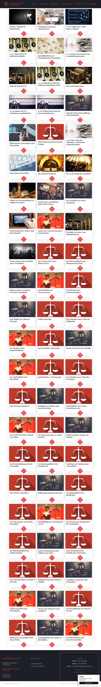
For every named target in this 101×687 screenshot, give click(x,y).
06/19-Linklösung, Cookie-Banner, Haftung (76, 28)
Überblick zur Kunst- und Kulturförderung (76, 233)
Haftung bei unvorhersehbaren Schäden (49, 581)
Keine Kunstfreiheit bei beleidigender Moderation (76, 552)
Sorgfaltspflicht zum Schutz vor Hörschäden (50, 639)
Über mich (86, 4)
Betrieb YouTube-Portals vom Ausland (77, 436)
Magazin (78, 4)
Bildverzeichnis (79, 669)
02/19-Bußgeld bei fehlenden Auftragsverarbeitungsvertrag (49, 84)
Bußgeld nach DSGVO (18, 86)
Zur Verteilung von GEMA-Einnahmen (76, 201)
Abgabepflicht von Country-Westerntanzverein (76, 407)
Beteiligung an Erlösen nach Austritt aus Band (48, 407)
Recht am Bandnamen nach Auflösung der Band (48, 552)
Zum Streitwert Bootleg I (19, 493)
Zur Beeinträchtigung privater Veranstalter (21, 465)
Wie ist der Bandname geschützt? (78, 174)
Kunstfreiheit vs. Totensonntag (49, 377)
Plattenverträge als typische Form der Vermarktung (20, 291)
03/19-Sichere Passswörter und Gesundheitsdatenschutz (78, 55)
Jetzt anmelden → (89, 683)
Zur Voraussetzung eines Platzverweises (47, 262)
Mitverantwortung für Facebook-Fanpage (50, 143)
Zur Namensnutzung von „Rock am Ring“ (50, 436)
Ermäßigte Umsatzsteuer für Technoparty (76, 581)
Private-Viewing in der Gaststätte (78, 348)
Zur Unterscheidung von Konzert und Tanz (22, 581)
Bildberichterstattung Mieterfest (50, 493)
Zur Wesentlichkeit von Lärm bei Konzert (78, 610)
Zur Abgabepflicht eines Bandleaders (75, 494)
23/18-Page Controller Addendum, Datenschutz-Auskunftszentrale (76, 142)
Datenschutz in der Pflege (19, 173)
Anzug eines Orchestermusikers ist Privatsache (50, 232)
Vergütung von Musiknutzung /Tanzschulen (77, 465)
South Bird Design (14, 683)
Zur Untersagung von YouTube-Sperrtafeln (22, 523)
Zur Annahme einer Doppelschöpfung (17, 349)
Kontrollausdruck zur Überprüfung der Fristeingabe (49, 57)
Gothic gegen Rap (44, 319)
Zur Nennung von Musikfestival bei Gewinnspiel (78, 523)
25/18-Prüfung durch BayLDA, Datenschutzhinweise (49, 112)
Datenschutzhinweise (79, 672)
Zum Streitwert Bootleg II (19, 406)
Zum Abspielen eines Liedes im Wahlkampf (78, 320)
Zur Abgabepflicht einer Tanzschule (19, 378)
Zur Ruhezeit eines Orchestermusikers (73, 291)
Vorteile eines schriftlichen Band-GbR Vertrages (48, 203)
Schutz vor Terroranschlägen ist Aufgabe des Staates (22, 201)
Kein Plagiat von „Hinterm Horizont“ (20, 320)
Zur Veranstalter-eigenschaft (49, 348)
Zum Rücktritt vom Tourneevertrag (45, 291)
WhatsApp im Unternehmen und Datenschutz (22, 144)
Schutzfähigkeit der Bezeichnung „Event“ (50, 523)
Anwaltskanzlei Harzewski (17, 4)
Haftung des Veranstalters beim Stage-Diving (21, 638)
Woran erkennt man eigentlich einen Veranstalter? (21, 262)
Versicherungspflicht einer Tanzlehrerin (48, 465)
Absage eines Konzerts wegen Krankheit (49, 610)
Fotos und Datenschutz (75, 86)
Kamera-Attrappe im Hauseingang (17, 28)
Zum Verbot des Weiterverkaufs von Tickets (21, 436)
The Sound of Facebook (47, 174)
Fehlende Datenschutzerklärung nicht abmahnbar (78, 114)
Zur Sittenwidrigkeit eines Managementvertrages (76, 262)
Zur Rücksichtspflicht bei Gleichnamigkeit (19, 552)
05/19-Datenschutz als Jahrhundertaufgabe (18, 55)
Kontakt (94, 4)
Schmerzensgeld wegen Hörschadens (18, 610)
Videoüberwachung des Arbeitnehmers (47, 28)
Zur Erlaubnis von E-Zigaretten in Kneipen (78, 378)
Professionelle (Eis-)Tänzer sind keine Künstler (22, 232)
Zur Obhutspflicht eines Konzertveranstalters (75, 638)
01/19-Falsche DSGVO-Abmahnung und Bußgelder (20, 112)
